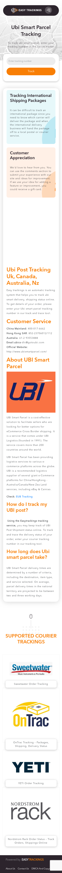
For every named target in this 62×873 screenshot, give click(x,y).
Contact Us (23, 869)
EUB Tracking (24, 496)
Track (31, 71)
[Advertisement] (31, 234)
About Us (10, 869)
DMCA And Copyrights (43, 869)
